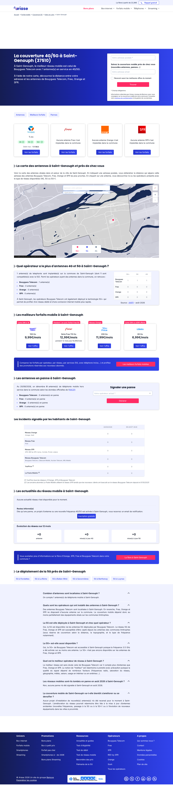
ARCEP (72, 390)
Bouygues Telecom (116, 741)
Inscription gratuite (86, 516)
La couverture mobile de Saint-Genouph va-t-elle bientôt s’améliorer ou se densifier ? (81, 695)
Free (110, 745)
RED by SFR (113, 755)
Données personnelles (147, 755)
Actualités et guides (85, 741)
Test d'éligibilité (83, 745)
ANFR (131, 302)
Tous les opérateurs (116, 769)
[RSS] (154, 779)
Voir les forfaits (31, 152)
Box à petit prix (48, 745)
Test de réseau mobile (86, 755)
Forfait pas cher (48, 750)
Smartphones (22, 750)
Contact (140, 745)
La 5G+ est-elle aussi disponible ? (60, 643)
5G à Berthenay (101, 579)
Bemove (50, 777)
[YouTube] (143, 779)
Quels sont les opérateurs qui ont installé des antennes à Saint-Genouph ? (81, 605)
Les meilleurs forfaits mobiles (136, 364)
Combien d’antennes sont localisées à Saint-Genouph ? (71, 593)
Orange (111, 759)
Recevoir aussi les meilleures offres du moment (132, 78)
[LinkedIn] (149, 779)
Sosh (110, 764)
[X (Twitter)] (132, 779)
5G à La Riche (41, 579)
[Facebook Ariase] (137, 779)
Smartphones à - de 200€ (52, 755)
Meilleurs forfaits (37, 115)
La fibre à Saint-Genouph (136, 557)
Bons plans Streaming (51, 759)
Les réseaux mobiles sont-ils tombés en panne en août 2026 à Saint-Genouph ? (84, 681)
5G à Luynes (118, 579)
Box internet (21, 741)
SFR (109, 750)
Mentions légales (144, 750)
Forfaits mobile (23, 745)
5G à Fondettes (22, 579)
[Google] (126, 779)
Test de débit (82, 750)
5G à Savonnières (81, 579)
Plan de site (142, 764)
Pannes (54, 115)
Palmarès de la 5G (84, 764)
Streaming (20, 755)
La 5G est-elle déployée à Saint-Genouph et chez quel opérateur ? (77, 623)
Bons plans (46, 741)
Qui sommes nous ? (145, 741)
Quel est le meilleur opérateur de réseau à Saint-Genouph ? (73, 661)
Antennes (20, 115)
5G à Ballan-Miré (59, 579)
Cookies (140, 759)
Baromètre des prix (84, 759)
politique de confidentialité (123, 98)
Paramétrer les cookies (26, 780)
